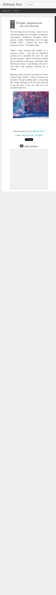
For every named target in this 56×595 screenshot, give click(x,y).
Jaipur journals (27, 135)
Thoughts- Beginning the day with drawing (29, 24)
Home (16, 10)
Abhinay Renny (38, 131)
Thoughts (38, 135)
